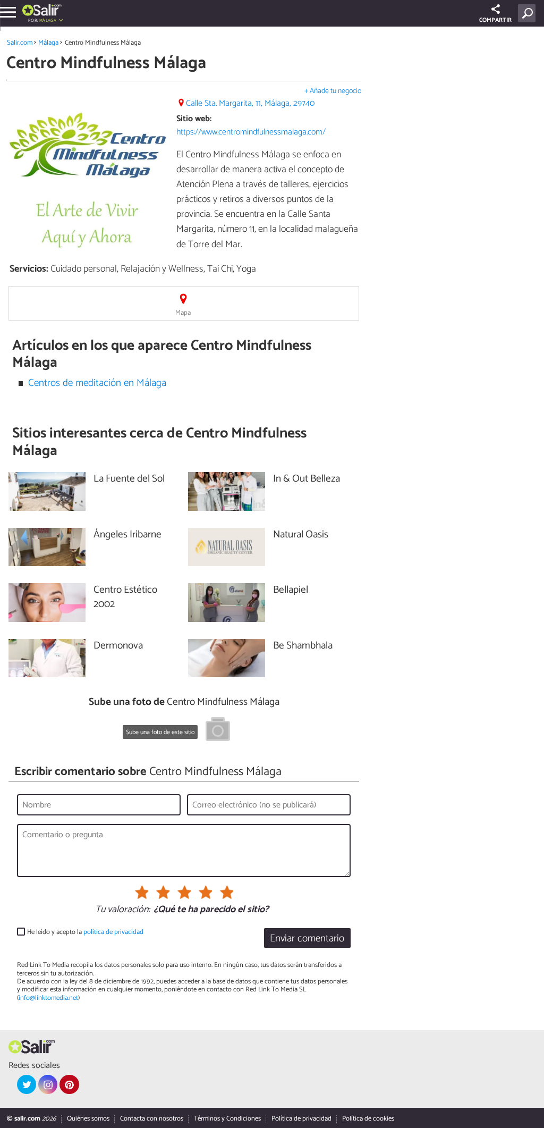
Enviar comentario (307, 938)
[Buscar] (529, 13)
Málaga (48, 42)
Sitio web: (193, 119)
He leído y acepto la (85, 932)
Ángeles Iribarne (128, 535)
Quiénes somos (88, 1119)
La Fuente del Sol (129, 479)
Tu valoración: (122, 910)
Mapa (183, 312)
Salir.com (19, 42)
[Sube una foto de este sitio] (218, 731)
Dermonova (118, 646)
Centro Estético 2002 (125, 597)
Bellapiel (290, 590)
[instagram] (47, 1084)
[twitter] (26, 1084)
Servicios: (29, 269)
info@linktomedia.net (48, 998)
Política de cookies (368, 1119)
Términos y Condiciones (227, 1119)
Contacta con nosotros (151, 1119)
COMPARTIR (495, 20)
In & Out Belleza (306, 479)
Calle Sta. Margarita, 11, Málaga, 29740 (250, 103)
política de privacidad (113, 932)
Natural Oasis (300, 535)
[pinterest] (69, 1084)
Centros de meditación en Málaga (97, 383)
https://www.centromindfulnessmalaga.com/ (251, 132)
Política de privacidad (301, 1119)
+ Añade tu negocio (332, 91)
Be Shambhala (303, 646)
